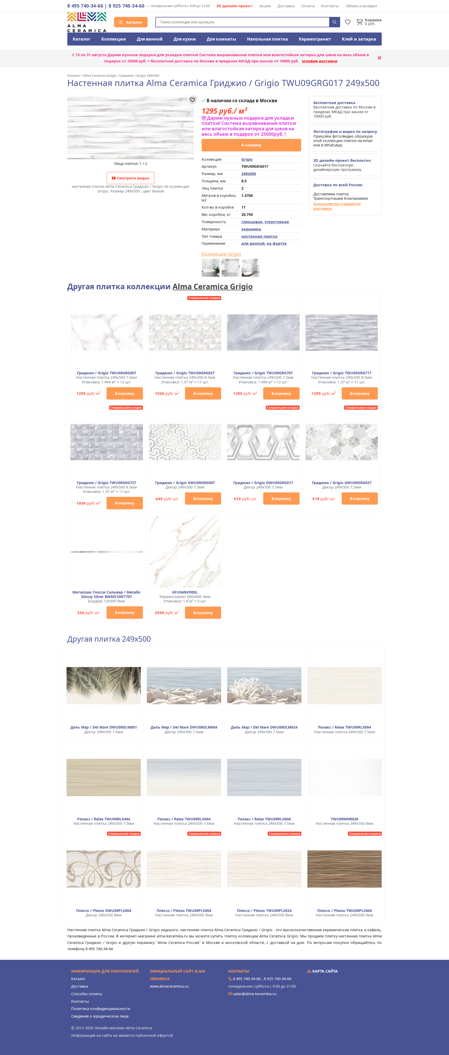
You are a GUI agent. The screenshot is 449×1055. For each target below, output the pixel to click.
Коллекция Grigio (221, 254)
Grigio (247, 159)
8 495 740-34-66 (85, 6)
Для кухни (185, 39)
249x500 (248, 173)
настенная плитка (259, 236)
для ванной (253, 243)
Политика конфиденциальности (100, 1008)
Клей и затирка (359, 39)
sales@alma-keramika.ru (254, 993)
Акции (265, 5)
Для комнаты (221, 39)
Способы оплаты (86, 993)
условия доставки (319, 61)
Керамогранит (315, 39)
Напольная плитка (267, 39)
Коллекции (113, 39)
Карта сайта (324, 971)
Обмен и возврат (361, 5)
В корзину (251, 145)
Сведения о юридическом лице (100, 1016)
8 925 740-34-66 (126, 6)
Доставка (286, 5)
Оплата (307, 5)
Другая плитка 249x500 (109, 639)
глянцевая (251, 221)
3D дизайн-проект (234, 5)
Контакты (330, 5)
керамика (251, 229)
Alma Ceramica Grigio (213, 286)
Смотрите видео (132, 178)
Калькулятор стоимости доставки (337, 206)
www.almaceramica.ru (169, 986)
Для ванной (150, 39)
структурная (277, 221)
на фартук (277, 243)
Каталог (133, 22)
